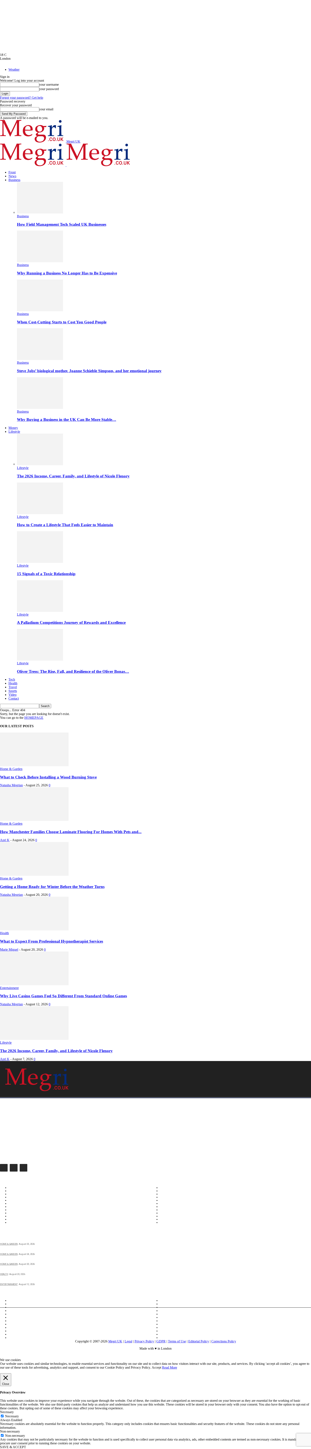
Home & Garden (11, 769)
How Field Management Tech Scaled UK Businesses (61, 224)
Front (12, 172)
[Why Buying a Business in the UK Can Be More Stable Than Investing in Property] (40, 408)
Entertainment (9, 988)
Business (14, 180)
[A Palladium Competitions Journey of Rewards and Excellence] (40, 610)
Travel (12, 687)
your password (49, 89)
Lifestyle (14, 431)
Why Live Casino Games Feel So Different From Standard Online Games (63, 996)
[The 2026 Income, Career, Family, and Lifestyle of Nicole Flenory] (40, 464)
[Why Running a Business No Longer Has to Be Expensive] (40, 261)
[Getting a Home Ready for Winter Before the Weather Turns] (34, 874)
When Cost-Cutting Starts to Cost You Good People (61, 322)
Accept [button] (156, 1367)
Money (13, 428)
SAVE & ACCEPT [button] (13, 1447)
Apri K (5, 840)
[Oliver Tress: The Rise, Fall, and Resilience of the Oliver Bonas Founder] (40, 659)
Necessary (12, 1416)
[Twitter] (23, 1168)
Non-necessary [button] (10, 1431)
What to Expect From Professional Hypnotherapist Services (51, 941)
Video (12, 694)
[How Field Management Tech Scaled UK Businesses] (40, 212)
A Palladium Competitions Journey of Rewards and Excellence (71, 622)
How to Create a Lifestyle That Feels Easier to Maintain (65, 525)
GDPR (161, 1341)
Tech (11, 679)
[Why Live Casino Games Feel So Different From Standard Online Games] (34, 984)
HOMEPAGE (33, 717)
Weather (13, 69)
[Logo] (33, 165)
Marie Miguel (9, 949)
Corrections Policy (223, 1341)
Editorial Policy (198, 1341)
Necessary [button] (7, 1412)
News (12, 176)
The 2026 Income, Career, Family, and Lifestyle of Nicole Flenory (73, 476)
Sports (12, 691)
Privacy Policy (144, 1341)
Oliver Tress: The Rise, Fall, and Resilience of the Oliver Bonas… (73, 671)
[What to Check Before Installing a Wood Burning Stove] (34, 765)
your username (49, 84)
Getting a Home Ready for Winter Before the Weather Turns (52, 886)
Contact (13, 698)
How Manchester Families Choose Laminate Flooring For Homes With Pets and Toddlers (61, 1249)
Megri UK (115, 1341)
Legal (128, 1341)
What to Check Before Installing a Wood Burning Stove (48, 777)
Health (12, 683)
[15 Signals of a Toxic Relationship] (40, 562)
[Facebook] (4, 1168)
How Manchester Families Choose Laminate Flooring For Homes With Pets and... (71, 832)
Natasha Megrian (11, 785)
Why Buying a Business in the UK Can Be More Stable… (66, 419)
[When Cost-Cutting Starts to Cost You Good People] (40, 310)
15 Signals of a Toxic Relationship (46, 574)
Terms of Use (177, 1341)
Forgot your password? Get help (21, 97)
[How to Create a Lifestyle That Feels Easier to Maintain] (40, 513)
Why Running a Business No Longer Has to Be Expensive (67, 273)
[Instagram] (13, 1168)
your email (46, 109)
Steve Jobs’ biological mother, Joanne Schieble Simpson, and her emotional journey (89, 371)
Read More (169, 1367)
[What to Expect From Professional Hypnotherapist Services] (34, 929)
